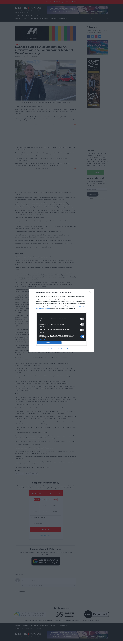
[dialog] (61, 320)
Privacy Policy (71, 348)
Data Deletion (52, 348)
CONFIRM (49, 342)
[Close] (90, 292)
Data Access (61, 348)
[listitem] (61, 315)
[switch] (82, 319)
